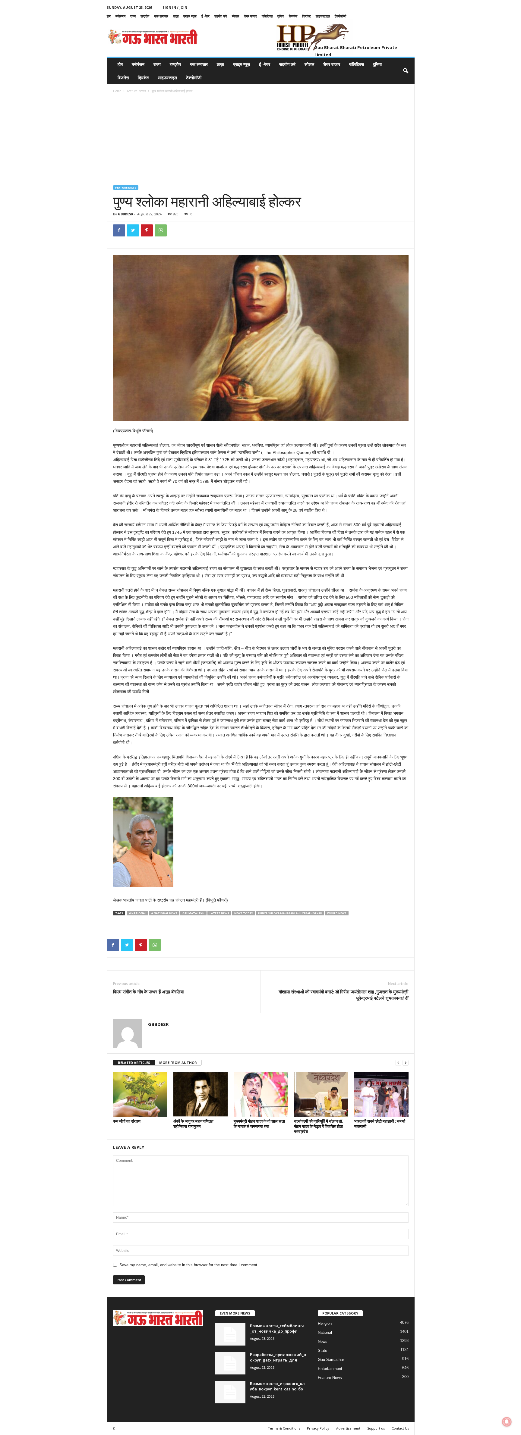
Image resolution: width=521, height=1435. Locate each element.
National (325, 1332)
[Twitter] (133, 230)
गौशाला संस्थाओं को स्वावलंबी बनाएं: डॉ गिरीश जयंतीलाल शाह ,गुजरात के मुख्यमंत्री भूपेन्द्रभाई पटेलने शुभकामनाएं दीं (343, 995)
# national (137, 913)
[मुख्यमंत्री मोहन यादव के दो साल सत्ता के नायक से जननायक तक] (261, 1094)
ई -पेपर (205, 16)
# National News (164, 913)
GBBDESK (125, 214)
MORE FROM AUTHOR (178, 1062)
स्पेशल (235, 16)
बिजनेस (293, 16)
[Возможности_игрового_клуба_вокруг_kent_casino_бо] (230, 1392)
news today (243, 913)
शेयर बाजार (250, 16)
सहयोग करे (220, 16)
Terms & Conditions (284, 1428)
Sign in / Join (175, 7)
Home (117, 91)
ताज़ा (175, 16)
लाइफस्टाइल (323, 16)
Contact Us (400, 1428)
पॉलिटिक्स (267, 16)
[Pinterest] (147, 230)
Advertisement (348, 1428)
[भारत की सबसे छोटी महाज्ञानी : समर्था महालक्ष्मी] (381, 1094)
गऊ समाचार (161, 16)
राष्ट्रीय (145, 16)
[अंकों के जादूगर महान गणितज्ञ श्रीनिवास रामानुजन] (200, 1094)
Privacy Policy (318, 1428)
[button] (405, 71)
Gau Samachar (331, 1359)
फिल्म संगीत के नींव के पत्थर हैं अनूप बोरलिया (148, 992)
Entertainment (330, 1368)
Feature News (136, 91)
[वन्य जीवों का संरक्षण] (140, 1094)
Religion (325, 1323)
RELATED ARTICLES (134, 1062)
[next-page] (406, 1063)
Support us (376, 1428)
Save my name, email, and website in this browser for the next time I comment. (188, 1265)
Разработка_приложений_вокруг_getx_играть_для (278, 1357)
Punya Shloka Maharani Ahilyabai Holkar (290, 913)
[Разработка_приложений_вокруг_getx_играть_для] (230, 1363)
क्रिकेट (306, 16)
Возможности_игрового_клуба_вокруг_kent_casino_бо (277, 1386)
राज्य (133, 16)
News (322, 1341)
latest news (219, 913)
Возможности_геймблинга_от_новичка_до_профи (277, 1328)
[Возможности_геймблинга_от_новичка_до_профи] (230, 1334)
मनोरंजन (120, 16)
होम (109, 16)
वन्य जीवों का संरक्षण (127, 1121)
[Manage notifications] (507, 1422)
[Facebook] (119, 230)
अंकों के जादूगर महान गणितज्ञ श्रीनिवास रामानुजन (193, 1123)
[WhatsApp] (161, 230)
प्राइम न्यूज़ (190, 16)
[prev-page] (398, 1063)
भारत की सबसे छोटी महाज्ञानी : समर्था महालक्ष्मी (379, 1123)
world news (336, 913)
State (322, 1350)
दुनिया (280, 16)
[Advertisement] (261, 140)
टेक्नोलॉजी (340, 16)
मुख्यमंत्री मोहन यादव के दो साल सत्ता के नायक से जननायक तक (259, 1123)
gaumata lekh (193, 913)
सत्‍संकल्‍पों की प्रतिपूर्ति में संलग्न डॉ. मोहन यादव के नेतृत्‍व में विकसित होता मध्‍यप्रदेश (318, 1126)
